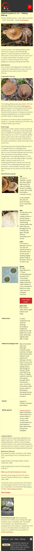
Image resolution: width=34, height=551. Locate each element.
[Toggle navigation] (30, 7)
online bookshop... (7, 532)
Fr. (16, 13)
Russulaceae (24, 20)
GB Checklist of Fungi (14, 489)
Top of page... (6, 492)
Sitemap (22, 539)
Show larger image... (26, 301)
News (16, 539)
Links (11, 539)
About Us (5, 539)
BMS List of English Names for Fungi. (13, 472)
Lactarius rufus (24, 410)
